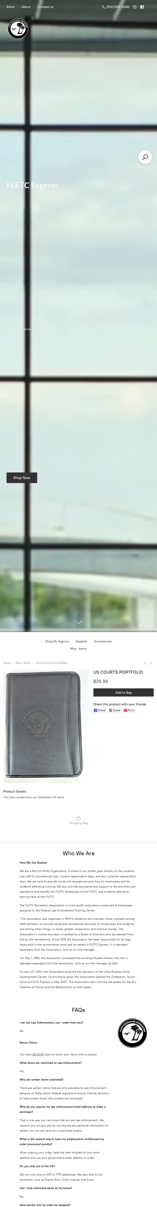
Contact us (46, 7)
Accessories (103, 641)
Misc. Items (78, 649)
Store (11, 7)
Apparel (81, 641)
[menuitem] (145, 663)
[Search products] (145, 157)
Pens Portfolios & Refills (51, 663)
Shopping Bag (79, 823)
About (26, 7)
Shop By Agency (57, 641)
